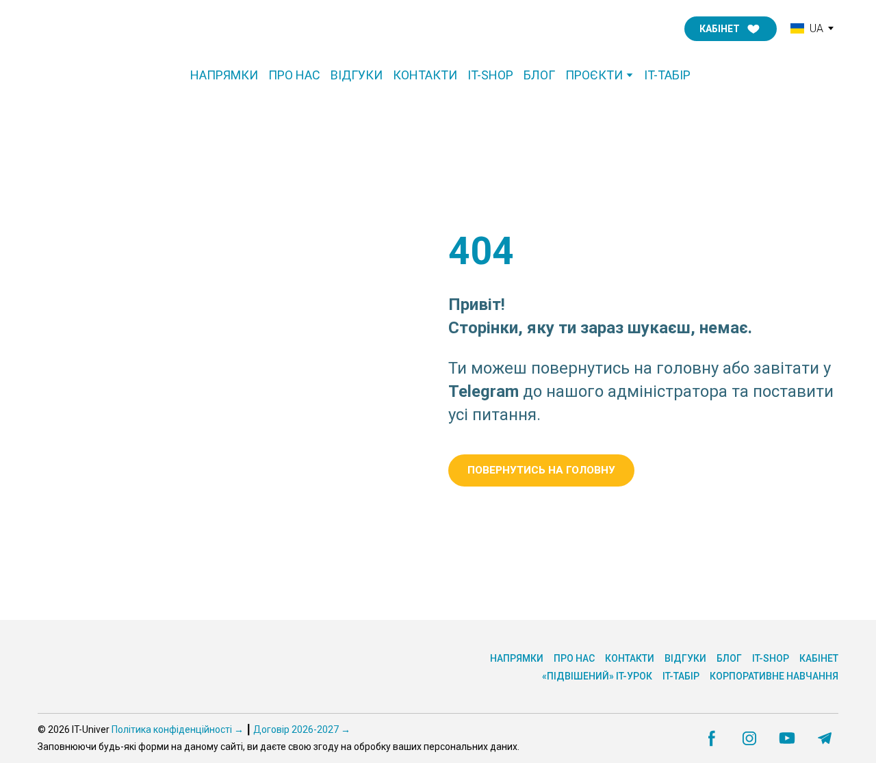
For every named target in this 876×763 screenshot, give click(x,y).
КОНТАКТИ (425, 75)
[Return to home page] (95, 28)
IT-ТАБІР (667, 75)
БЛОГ (539, 75)
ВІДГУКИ (357, 75)
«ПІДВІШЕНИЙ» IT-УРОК (597, 676)
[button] (730, 28)
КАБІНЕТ (818, 658)
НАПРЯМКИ (224, 75)
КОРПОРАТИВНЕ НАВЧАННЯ (774, 676)
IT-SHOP (490, 75)
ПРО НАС (294, 75)
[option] (806, 28)
